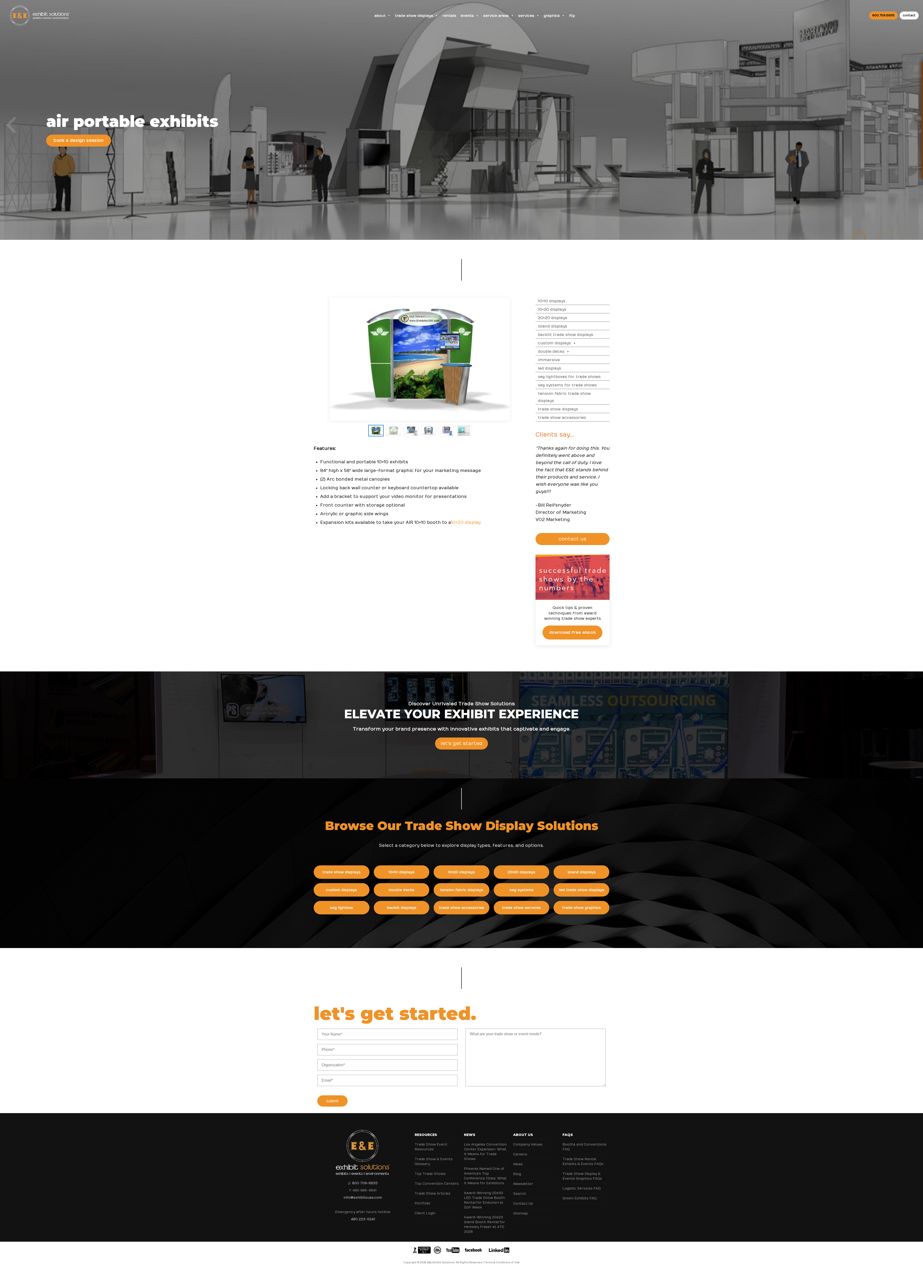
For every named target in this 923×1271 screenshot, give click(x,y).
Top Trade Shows (430, 1174)
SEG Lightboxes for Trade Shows (569, 377)
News (469, 1135)
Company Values (528, 1144)
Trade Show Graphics (581, 907)
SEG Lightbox (341, 907)
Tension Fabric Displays (461, 890)
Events (467, 15)
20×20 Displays (552, 318)
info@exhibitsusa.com (363, 1198)
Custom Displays (554, 343)
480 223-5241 (363, 1219)
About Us (523, 1135)
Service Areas (496, 15)
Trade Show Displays (414, 15)
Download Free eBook (572, 632)
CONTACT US (572, 539)
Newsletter (523, 1184)
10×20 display (466, 522)
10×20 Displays (552, 309)
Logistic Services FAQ (581, 1188)
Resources (426, 1135)
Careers (520, 1154)
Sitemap (520, 1213)
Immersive (549, 360)
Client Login (425, 1213)
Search (519, 1194)
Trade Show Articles (432, 1193)
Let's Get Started (461, 743)
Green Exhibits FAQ (579, 1198)
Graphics (552, 15)
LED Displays (549, 368)
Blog (517, 1174)
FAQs (567, 1135)
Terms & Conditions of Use (502, 1262)
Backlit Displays (401, 907)
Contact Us (523, 1204)
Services (526, 15)
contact (909, 15)
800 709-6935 (365, 1183)
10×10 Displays (551, 301)
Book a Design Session (78, 140)
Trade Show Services (521, 907)
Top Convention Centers (437, 1184)
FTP (572, 15)
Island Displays (552, 326)
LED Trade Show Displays (581, 890)
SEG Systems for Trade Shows (567, 385)
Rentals (449, 15)
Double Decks (551, 351)
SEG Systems (522, 890)
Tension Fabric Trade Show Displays (564, 397)
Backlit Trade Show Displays (565, 335)
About (380, 15)
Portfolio (422, 1203)
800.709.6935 (883, 15)
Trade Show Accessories (562, 417)
